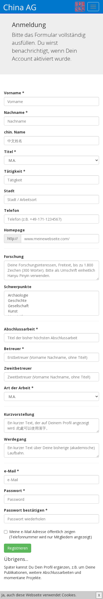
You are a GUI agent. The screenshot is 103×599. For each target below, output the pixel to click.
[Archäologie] (51, 295)
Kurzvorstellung (19, 414)
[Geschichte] (51, 300)
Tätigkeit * (14, 171)
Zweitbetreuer (18, 368)
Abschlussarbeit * (21, 329)
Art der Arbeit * (19, 387)
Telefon (11, 210)
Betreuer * (14, 348)
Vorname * (14, 92)
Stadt (9, 190)
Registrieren (17, 548)
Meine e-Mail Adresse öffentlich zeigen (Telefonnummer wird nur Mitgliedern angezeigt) (50, 534)
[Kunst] (51, 311)
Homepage (14, 230)
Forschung (14, 256)
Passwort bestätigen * (26, 510)
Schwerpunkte (17, 286)
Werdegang (15, 439)
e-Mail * (11, 470)
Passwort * (14, 490)
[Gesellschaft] (51, 306)
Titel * (10, 151)
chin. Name (14, 132)
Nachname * (16, 112)
